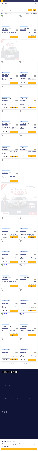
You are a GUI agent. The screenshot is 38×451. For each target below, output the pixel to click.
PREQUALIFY (8, 3)
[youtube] (9, 412)
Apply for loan (14, 36)
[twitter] (8, 412)
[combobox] (4, 1)
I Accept (19, 448)
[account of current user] (35, 3)
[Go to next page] (26, 363)
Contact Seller (5, 36)
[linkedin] (6, 412)
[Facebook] (3, 412)
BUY (3, 3)
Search (30, 10)
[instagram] (4, 412)
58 (24, 363)
